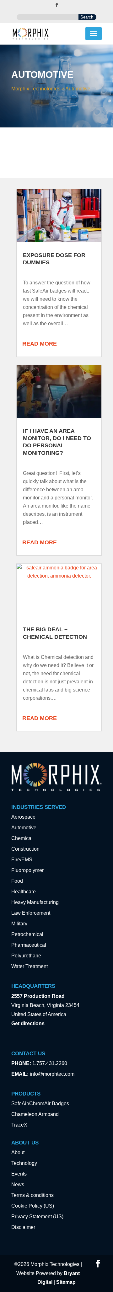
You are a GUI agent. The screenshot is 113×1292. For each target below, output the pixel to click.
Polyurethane (26, 955)
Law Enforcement (30, 913)
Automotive (23, 827)
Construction (25, 849)
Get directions (28, 1023)
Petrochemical (27, 934)
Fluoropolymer (27, 870)
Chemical (22, 838)
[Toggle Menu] (93, 33)
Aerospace (23, 817)
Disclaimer (23, 1227)
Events (19, 1173)
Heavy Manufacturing (35, 902)
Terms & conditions (32, 1195)
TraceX (19, 1125)
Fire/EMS (21, 859)
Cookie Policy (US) (32, 1206)
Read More (39, 344)
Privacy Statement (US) (37, 1216)
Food (17, 881)
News (17, 1184)
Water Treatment (29, 966)
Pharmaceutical (28, 945)
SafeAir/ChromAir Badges (40, 1103)
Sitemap (66, 1282)
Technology (24, 1163)
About (17, 1152)
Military (19, 923)
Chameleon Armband (35, 1114)
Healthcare (23, 891)
